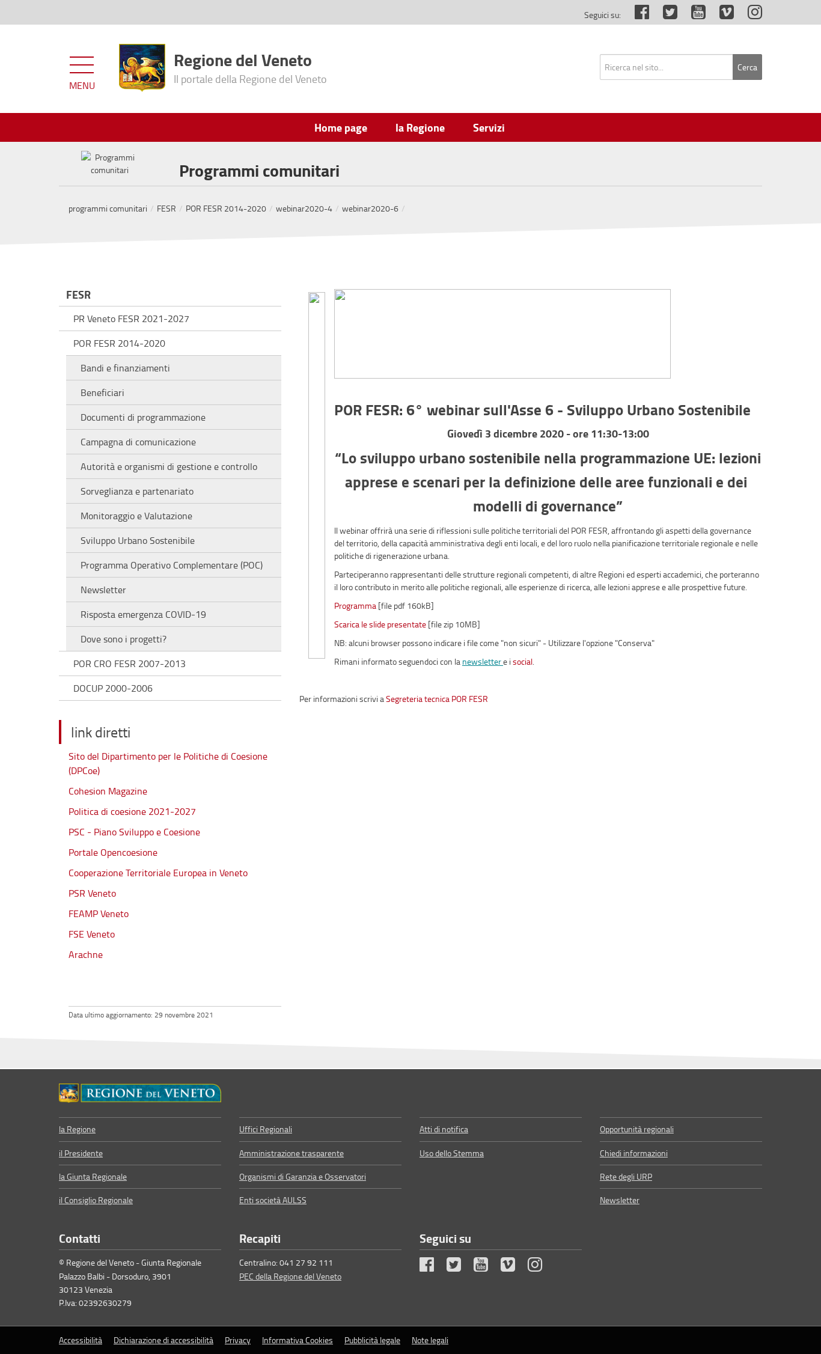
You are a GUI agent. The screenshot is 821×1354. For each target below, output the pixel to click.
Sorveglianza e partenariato (137, 491)
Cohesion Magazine (108, 790)
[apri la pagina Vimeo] (720, 14)
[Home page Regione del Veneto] (142, 68)
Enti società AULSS (273, 1200)
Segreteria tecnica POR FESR (437, 698)
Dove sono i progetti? (123, 638)
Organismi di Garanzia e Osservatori (302, 1176)
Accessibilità (80, 1340)
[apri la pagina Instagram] (749, 14)
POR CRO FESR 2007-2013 (129, 663)
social (523, 661)
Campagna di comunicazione (138, 441)
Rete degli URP (626, 1176)
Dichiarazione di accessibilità (163, 1340)
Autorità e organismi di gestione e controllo (169, 466)
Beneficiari (102, 392)
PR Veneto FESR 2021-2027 (131, 318)
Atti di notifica (444, 1129)
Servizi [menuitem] (489, 127)
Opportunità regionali (637, 1129)
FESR (166, 208)
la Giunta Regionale (93, 1176)
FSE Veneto (92, 934)
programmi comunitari (108, 208)
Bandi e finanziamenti (125, 367)
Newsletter (103, 589)
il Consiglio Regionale (96, 1200)
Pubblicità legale (372, 1340)
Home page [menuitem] (340, 127)
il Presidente (81, 1153)
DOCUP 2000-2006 (113, 688)
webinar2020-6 (370, 208)
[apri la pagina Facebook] (636, 14)
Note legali (430, 1340)
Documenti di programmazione (143, 417)
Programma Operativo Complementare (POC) (172, 565)
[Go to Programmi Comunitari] (140, 1093)
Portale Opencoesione (113, 852)
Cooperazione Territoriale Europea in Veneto (158, 872)
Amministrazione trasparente (291, 1153)
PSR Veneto (92, 893)
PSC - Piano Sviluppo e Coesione (134, 831)
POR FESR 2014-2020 (226, 208)
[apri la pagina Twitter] (664, 14)
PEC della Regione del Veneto (290, 1276)
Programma (355, 605)
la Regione (77, 1129)
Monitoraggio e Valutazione (136, 515)
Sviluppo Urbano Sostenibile (138, 540)
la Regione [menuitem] (420, 127)
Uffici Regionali (265, 1129)
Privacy (238, 1340)
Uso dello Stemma (452, 1153)
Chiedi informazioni (634, 1153)
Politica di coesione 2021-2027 (132, 811)
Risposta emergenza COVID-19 (143, 614)
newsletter (482, 661)
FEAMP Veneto (99, 913)
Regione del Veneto (250, 66)
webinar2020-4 (304, 208)
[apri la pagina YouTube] (692, 14)
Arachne (86, 954)
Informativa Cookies (297, 1340)
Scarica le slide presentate (380, 624)
